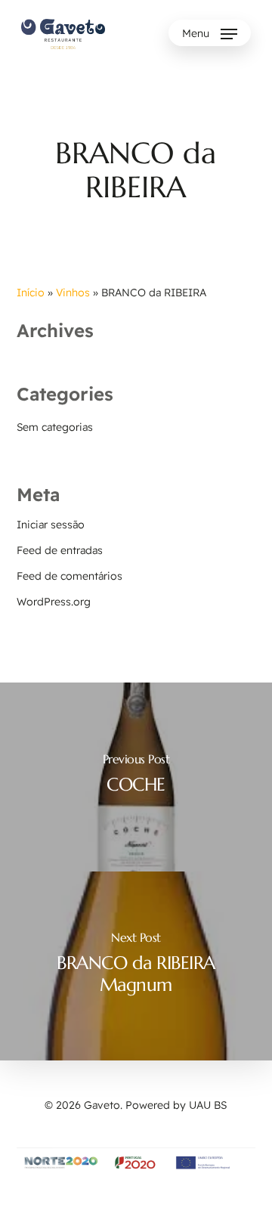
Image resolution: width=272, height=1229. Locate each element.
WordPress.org (54, 601)
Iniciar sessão (51, 524)
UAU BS (208, 1105)
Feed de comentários (69, 576)
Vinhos (73, 292)
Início (31, 292)
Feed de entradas (60, 550)
